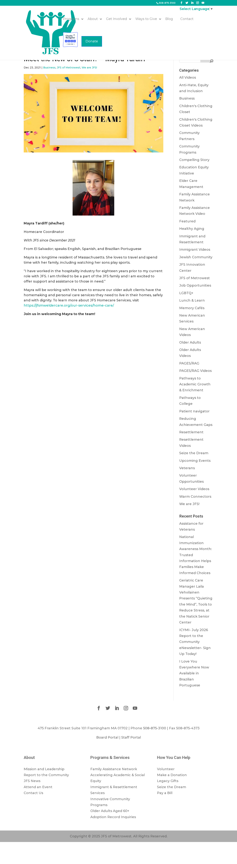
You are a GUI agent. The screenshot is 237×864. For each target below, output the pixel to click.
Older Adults (190, 342)
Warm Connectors (195, 497)
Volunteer (166, 769)
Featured (187, 221)
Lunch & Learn (192, 300)
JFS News (32, 781)
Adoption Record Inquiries (113, 817)
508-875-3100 (167, 2)
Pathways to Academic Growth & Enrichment (195, 384)
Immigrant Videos (194, 250)
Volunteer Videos (194, 489)
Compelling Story (194, 160)
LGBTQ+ (186, 293)
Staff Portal (131, 737)
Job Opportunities (195, 285)
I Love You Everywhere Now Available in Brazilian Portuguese (194, 673)
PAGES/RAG (189, 363)
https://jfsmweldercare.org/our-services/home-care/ (69, 305)
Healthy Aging (191, 229)
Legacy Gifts (167, 781)
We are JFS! (89, 67)
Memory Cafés (191, 308)
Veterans (187, 468)
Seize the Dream (193, 453)
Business (49, 67)
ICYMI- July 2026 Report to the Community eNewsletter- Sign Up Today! (195, 642)
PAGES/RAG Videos (195, 371)
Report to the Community (46, 775)
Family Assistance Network (113, 769)
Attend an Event (38, 787)
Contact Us (33, 793)
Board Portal (107, 737)
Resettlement (191, 432)
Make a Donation (172, 775)
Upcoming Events (195, 461)
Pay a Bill (164, 793)
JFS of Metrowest (68, 67)
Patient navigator (194, 411)
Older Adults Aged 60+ (109, 811)
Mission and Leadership (44, 769)
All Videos (187, 77)
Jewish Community (195, 257)
